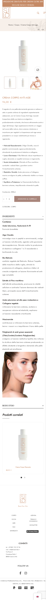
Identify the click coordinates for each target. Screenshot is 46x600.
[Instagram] (25, 573)
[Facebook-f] (20, 573)
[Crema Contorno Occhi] (39, 29)
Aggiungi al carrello (27, 199)
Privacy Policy (33, 531)
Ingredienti (8, 216)
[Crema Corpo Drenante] (42, 29)
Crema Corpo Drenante (23, 467)
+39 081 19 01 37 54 (14, 547)
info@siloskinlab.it (14, 549)
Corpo (13, 207)
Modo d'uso (8, 405)
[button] (43, 436)
